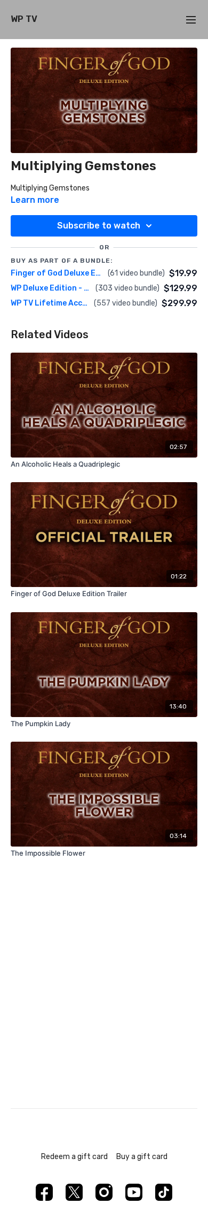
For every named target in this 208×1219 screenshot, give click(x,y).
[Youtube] (133, 1192)
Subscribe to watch (98, 225)
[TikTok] (163, 1192)
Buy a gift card (141, 1156)
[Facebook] (44, 1192)
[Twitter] (74, 1192)
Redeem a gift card (74, 1156)
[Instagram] (104, 1192)
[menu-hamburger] (191, 19)
